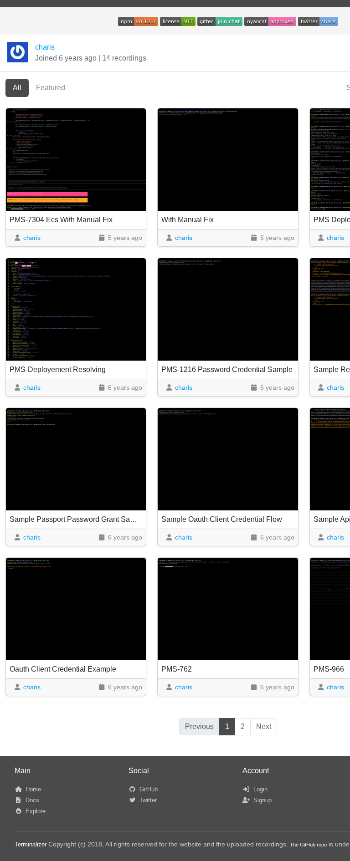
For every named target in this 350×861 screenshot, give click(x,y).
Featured (50, 88)
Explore (35, 811)
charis (45, 47)
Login (260, 789)
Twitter (147, 800)
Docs (31, 800)
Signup (262, 800)
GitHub (148, 789)
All (17, 88)
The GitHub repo (308, 844)
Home (32, 789)
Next (263, 726)
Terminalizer (30, 844)
